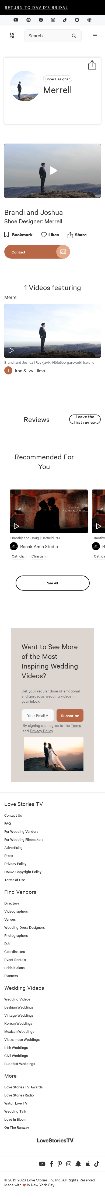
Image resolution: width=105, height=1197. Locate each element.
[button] (52, 170)
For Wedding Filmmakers (23, 839)
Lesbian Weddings (18, 1007)
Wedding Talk (15, 1111)
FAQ (7, 823)
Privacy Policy (41, 730)
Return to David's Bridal (36, 7)
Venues (10, 919)
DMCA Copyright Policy (22, 871)
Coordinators (14, 951)
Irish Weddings (16, 1047)
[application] (52, 171)
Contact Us (13, 815)
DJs (7, 943)
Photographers (16, 935)
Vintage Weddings (18, 1015)
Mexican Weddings (19, 1031)
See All (52, 582)
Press (8, 855)
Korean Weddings (18, 1023)
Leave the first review (85, 419)
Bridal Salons (14, 967)
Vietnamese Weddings (22, 1039)
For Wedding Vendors (21, 831)
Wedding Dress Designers (24, 927)
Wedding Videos (17, 999)
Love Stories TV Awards (23, 1086)
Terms (76, 725)
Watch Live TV (15, 1103)
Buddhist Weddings (19, 1063)
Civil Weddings (16, 1055)
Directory (11, 903)
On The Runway (16, 1127)
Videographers (16, 911)
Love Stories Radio (19, 1095)
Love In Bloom (15, 1119)
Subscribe (70, 715)
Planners (11, 975)
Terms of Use (14, 879)
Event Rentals (15, 959)
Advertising (13, 847)
